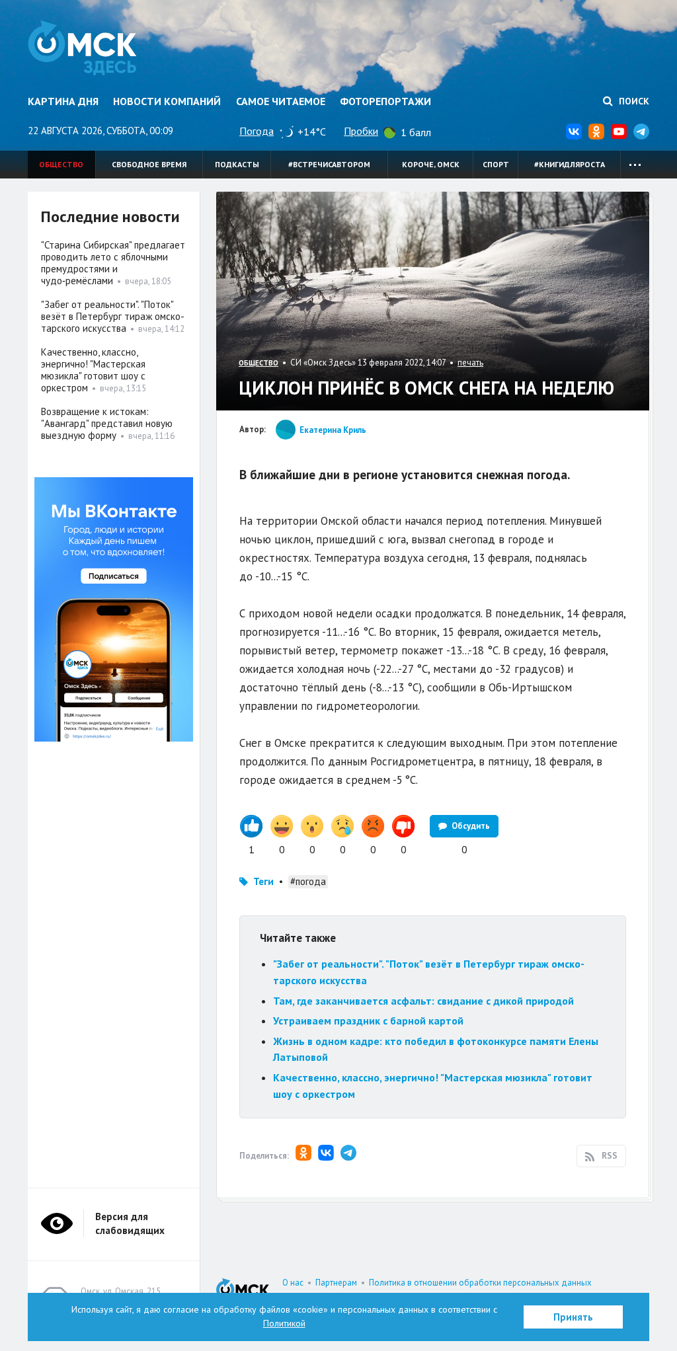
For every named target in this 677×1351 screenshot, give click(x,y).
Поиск (632, 101)
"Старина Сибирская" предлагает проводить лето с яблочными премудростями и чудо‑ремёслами (113, 263)
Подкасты (237, 164)
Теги (263, 881)
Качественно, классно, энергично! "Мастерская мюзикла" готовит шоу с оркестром (93, 370)
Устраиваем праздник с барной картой (368, 1020)
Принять (573, 1317)
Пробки (361, 130)
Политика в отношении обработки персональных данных (480, 1282)
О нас (292, 1282)
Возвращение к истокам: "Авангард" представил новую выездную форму (107, 423)
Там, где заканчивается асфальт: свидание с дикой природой (423, 1000)
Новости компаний (167, 101)
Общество (61, 164)
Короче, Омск (430, 164)
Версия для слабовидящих (130, 1223)
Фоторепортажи (385, 101)
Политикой (284, 1323)
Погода (256, 130)
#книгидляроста (569, 164)
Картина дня (63, 101)
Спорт (496, 164)
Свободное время (149, 164)
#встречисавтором (329, 164)
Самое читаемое (280, 101)
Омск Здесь (82, 47)
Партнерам (336, 1282)
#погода (308, 881)
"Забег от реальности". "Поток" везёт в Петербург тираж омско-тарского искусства (112, 316)
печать (470, 362)
